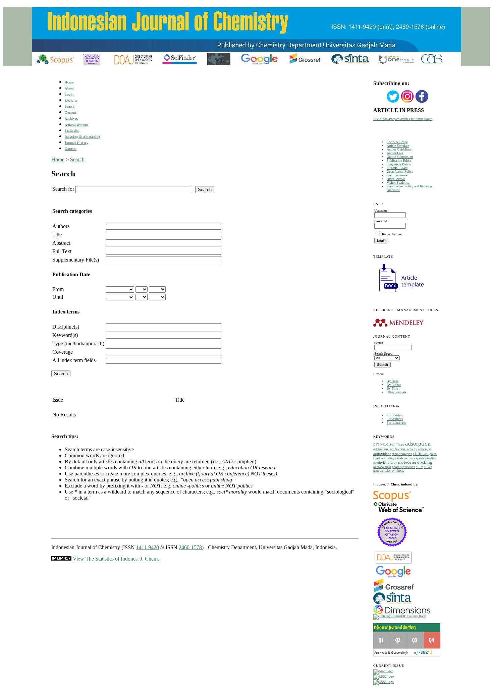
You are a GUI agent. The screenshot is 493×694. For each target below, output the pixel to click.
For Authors (395, 419)
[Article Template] (398, 293)
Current (70, 112)
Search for (63, 189)
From (58, 289)
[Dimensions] (401, 613)
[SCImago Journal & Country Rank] (399, 616)
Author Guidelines (399, 149)
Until (57, 297)
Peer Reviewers (397, 175)
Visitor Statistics (398, 182)
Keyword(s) (65, 335)
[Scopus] (392, 500)
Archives (71, 118)
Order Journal (396, 179)
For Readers (395, 415)
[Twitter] (393, 102)
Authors (60, 226)
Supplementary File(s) (75, 260)
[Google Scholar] (393, 577)
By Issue (392, 381)
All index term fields (74, 360)
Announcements (77, 124)
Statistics (72, 130)
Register (71, 100)
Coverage (62, 352)
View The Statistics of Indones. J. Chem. (116, 559)
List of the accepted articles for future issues (402, 119)
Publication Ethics (399, 160)
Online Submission (400, 157)
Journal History (76, 142)
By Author (394, 385)
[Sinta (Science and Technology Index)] (392, 604)
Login (69, 94)
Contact (70, 149)
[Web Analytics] (61, 559)
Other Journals (396, 392)
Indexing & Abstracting (82, 136)
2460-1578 (190, 547)
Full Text (61, 251)
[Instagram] (407, 102)
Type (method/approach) (78, 343)
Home (69, 82)
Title (57, 234)
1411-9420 (147, 547)
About (69, 88)
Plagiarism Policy (399, 164)
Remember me (391, 234)
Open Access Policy (400, 171)
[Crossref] (394, 591)
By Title (392, 388)
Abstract (61, 243)
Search (69, 106)
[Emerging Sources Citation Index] (392, 550)
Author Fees (395, 153)
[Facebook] (422, 102)
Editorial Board (397, 168)
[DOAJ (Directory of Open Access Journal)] (393, 563)
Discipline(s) (65, 327)
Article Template (398, 146)
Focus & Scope (397, 142)
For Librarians (396, 422)
